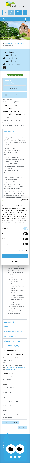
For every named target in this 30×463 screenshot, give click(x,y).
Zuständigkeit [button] (9, 322)
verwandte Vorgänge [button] (12, 345)
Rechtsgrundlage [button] (10, 336)
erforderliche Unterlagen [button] (13, 331)
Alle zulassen (15, 256)
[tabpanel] (15, 30)
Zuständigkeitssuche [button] (14, 75)
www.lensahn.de (9, 43)
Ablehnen (15, 261)
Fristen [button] (6, 326)
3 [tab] (8, 38)
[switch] (25, 233)
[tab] (15, 131)
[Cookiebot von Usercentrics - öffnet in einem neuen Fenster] (21, 200)
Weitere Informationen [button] (12, 341)
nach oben (22, 427)
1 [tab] (3, 38)
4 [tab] (11, 38)
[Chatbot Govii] (15, 447)
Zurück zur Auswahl (10, 422)
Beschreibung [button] (9, 131)
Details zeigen (21, 251)
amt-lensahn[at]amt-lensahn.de (16, 367)
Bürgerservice (20, 43)
